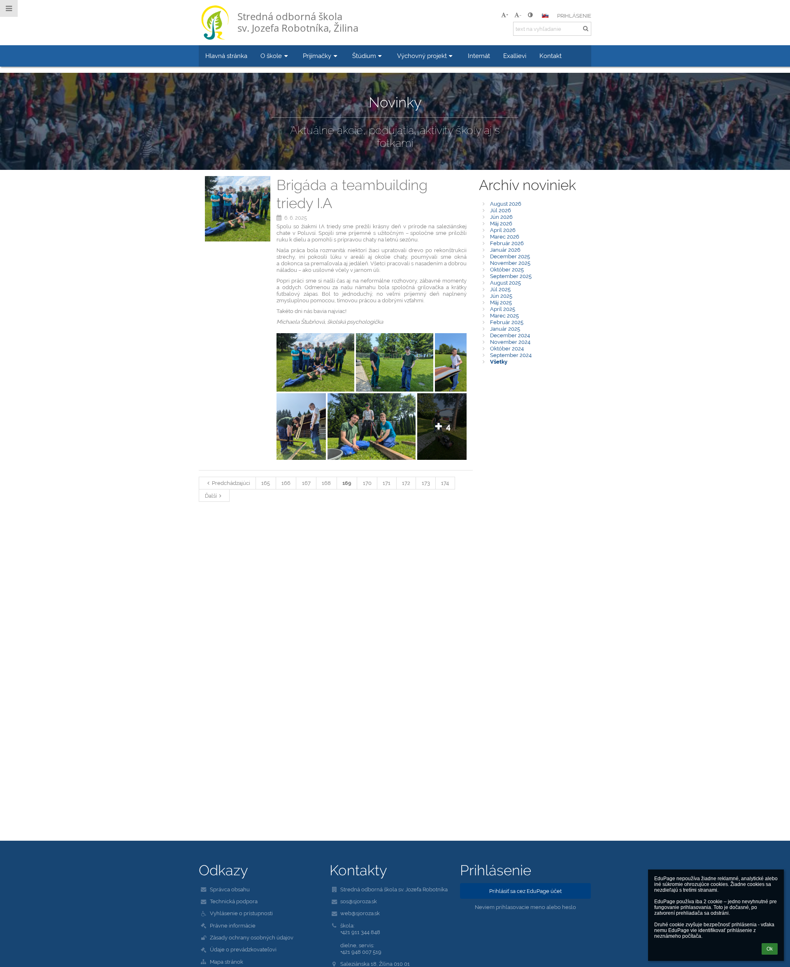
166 (285, 483)
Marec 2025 (504, 315)
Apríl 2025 (502, 309)
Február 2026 (507, 243)
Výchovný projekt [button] (422, 55)
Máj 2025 (501, 302)
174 (445, 483)
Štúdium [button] (364, 55)
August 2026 (505, 203)
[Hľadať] (585, 28)
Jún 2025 (501, 295)
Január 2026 (505, 249)
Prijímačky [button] (317, 55)
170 (367, 483)
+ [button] (507, 15)
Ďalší (211, 495)
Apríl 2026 (503, 230)
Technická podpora (234, 901)
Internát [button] (479, 55)
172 (406, 483)
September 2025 (511, 276)
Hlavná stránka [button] (226, 55)
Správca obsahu (230, 889)
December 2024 (510, 335)
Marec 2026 (504, 236)
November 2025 (510, 263)
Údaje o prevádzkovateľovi (243, 949)
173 (426, 483)
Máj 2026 (501, 223)
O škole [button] (271, 55)
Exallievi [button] (514, 55)
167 (306, 483)
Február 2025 (506, 322)
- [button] (520, 15)
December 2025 (510, 256)
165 (265, 483)
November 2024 (510, 342)
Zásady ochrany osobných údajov (251, 937)
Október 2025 (507, 269)
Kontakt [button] (550, 55)
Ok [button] (770, 949)
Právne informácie (233, 925)
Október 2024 (507, 348)
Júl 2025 (500, 289)
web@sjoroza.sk (360, 913)
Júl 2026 (500, 210)
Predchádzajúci (231, 483)
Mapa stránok (226, 961)
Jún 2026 (501, 216)
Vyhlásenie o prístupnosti (241, 913)
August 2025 (505, 282)
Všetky (498, 361)
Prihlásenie (574, 15)
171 (386, 483)
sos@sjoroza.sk (358, 901)
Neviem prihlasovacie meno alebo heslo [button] (525, 907)
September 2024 (511, 355)
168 (326, 483)
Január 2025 (505, 328)
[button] (530, 14)
